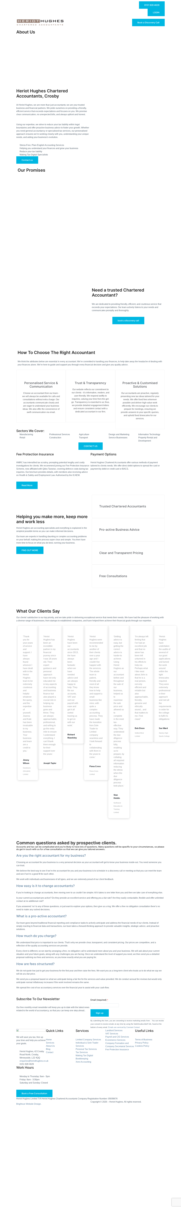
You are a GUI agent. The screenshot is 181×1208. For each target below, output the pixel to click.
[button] (90, 856)
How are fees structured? (35, 964)
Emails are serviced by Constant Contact (124, 1027)
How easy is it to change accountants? (45, 886)
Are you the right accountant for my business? (51, 855)
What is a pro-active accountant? (41, 916)
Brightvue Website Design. (28, 1104)
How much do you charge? (36, 936)
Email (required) (99, 1000)
